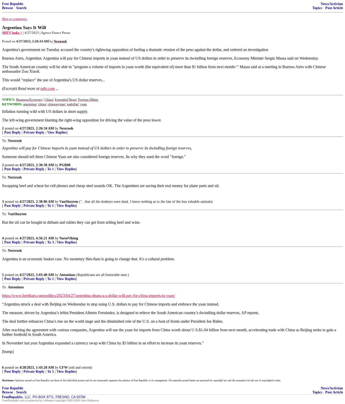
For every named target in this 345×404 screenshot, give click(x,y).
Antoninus (67, 275)
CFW (63, 367)
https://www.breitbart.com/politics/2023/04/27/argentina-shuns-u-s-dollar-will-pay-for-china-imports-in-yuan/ (88, 295)
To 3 (50, 242)
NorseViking (68, 238)
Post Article (334, 8)
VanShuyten (68, 202)
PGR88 (64, 165)
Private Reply (33, 132)
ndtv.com (47, 88)
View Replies (56, 132)
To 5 (50, 371)
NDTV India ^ (12, 33)
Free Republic (12, 4)
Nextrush (66, 128)
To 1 (50, 169)
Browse (7, 8)
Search (21, 8)
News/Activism (332, 4)
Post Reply (12, 132)
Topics (317, 8)
